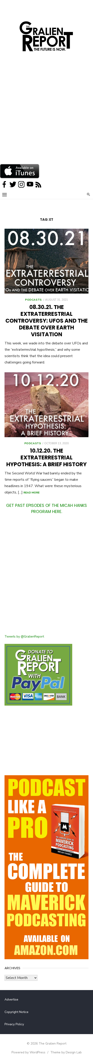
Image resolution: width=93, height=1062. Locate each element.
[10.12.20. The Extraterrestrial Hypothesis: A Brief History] (46, 404)
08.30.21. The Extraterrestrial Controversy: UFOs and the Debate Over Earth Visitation (46, 320)
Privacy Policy (14, 1024)
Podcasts (33, 300)
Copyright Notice (16, 1012)
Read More (31, 492)
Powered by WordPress (28, 1052)
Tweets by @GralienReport (24, 636)
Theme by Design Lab (66, 1052)
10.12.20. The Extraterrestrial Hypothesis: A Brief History (46, 457)
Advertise (11, 999)
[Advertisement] (46, 115)
